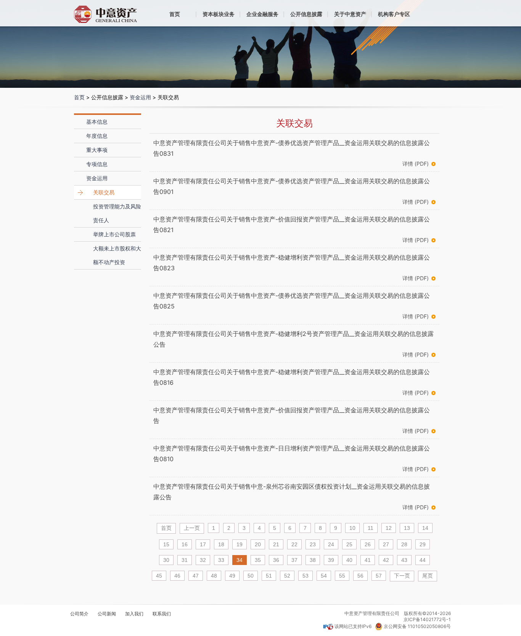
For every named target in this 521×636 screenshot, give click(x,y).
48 (214, 576)
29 (423, 544)
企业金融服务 (262, 14)
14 (425, 528)
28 (404, 544)
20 (258, 544)
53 (305, 576)
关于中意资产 (350, 14)
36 (276, 560)
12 (389, 528)
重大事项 (97, 150)
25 (349, 544)
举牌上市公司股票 (114, 234)
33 (221, 560)
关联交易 (103, 192)
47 (196, 576)
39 (331, 560)
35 (258, 560)
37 (294, 560)
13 (407, 528)
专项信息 (97, 164)
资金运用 (140, 97)
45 (159, 576)
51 (269, 576)
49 (232, 576)
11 (370, 528)
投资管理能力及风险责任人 (117, 213)
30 (166, 560)
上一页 (192, 528)
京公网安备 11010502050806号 (417, 626)
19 (239, 544)
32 (203, 560)
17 (203, 544)
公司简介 (79, 614)
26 (368, 544)
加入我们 (134, 614)
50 (251, 576)
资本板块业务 (219, 14)
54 (324, 576)
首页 (174, 14)
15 (166, 544)
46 (177, 576)
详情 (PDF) (415, 163)
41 (368, 560)
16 (185, 544)
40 (349, 560)
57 (379, 576)
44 (423, 560)
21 (276, 544)
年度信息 (97, 135)
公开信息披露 (306, 14)
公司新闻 (107, 614)
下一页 (402, 576)
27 (386, 544)
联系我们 (162, 614)
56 (360, 576)
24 (331, 544)
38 (313, 560)
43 (404, 560)
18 (221, 544)
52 (287, 576)
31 (185, 560)
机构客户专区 (394, 14)
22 (294, 544)
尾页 (427, 576)
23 (313, 544)
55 (342, 576)
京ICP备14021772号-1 (427, 619)
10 (352, 528)
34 (239, 560)
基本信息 (97, 121)
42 (386, 560)
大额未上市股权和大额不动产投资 (117, 255)
